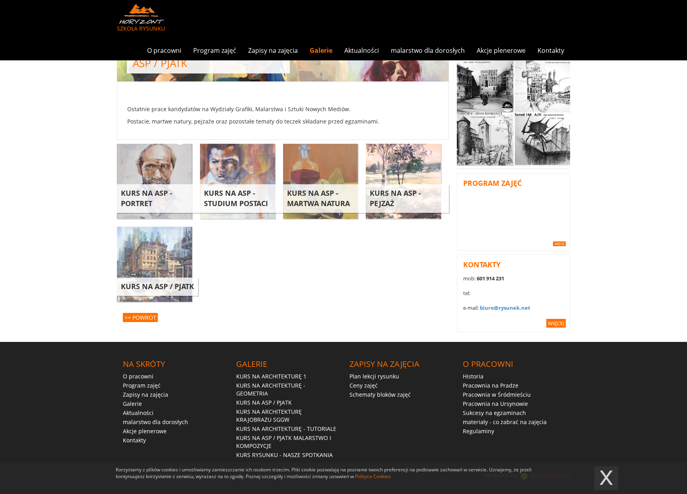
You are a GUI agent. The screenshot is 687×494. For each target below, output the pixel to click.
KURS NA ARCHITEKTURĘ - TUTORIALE (286, 428)
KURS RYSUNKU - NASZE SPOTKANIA (284, 455)
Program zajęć (214, 50)
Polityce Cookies (373, 476)
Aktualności (361, 50)
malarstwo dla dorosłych (428, 50)
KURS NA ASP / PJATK (264, 402)
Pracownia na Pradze (490, 385)
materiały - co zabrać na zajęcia (505, 422)
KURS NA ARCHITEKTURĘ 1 (271, 376)
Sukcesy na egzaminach (494, 413)
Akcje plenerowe (501, 50)
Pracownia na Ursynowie (495, 403)
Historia (473, 376)
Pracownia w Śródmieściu (497, 394)
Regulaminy (478, 431)
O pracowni (164, 50)
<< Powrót (140, 317)
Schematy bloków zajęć (380, 394)
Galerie (321, 50)
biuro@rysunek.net (505, 307)
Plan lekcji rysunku (374, 376)
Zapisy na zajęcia (273, 50)
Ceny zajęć (363, 385)
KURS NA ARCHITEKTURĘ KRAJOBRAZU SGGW (269, 415)
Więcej (559, 243)
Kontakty (551, 50)
